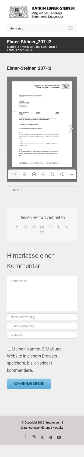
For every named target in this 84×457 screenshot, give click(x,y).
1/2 (14, 174)
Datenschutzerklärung (35, 427)
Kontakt (57, 427)
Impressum (53, 422)
